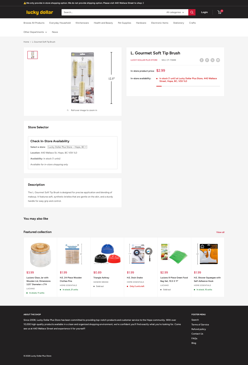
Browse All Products (34, 22)
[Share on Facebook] (202, 60)
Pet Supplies (124, 22)
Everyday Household (60, 22)
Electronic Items (159, 22)
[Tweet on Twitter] (213, 60)
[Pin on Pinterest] (207, 60)
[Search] (191, 12)
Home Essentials (68, 285)
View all (220, 232)
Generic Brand (100, 282)
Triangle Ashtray (101, 277)
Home (26, 42)
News (55, 32)
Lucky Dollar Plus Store (144, 60)
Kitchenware (82, 22)
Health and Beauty (103, 22)
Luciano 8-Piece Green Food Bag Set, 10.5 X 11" (174, 279)
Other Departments (34, 32)
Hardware (141, 22)
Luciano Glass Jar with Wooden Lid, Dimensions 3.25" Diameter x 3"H (38, 281)
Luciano (30, 289)
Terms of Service (200, 324)
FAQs (194, 338)
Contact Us (197, 333)
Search (195, 319)
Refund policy (198, 329)
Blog (193, 343)
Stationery (178, 22)
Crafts (192, 22)
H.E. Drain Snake (135, 277)
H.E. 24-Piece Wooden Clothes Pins (71, 279)
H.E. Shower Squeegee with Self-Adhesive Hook (207, 279)
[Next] (224, 267)
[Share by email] (218, 60)
